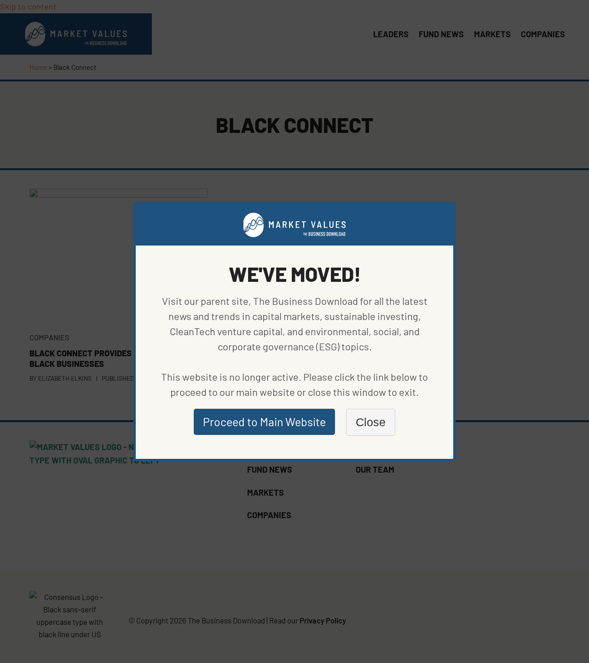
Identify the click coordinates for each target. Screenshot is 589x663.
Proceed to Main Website (264, 422)
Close (371, 422)
